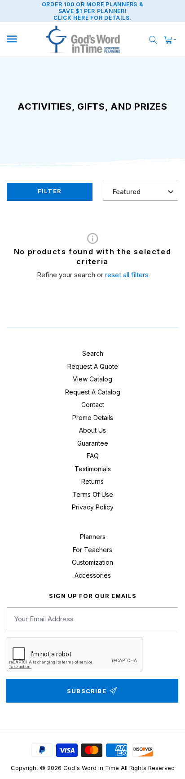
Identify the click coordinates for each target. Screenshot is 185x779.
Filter (50, 191)
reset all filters (127, 274)
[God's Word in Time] (83, 39)
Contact (92, 404)
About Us (92, 430)
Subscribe (86, 691)
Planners (93, 536)
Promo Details (92, 417)
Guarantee (92, 443)
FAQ (93, 456)
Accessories (93, 575)
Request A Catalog (92, 392)
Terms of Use (92, 494)
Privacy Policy (93, 507)
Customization (92, 562)
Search (92, 353)
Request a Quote (92, 366)
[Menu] (19, 39)
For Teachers (92, 549)
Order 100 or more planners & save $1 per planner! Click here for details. (93, 11)
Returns (92, 481)
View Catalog (92, 379)
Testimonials (93, 469)
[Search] (153, 39)
